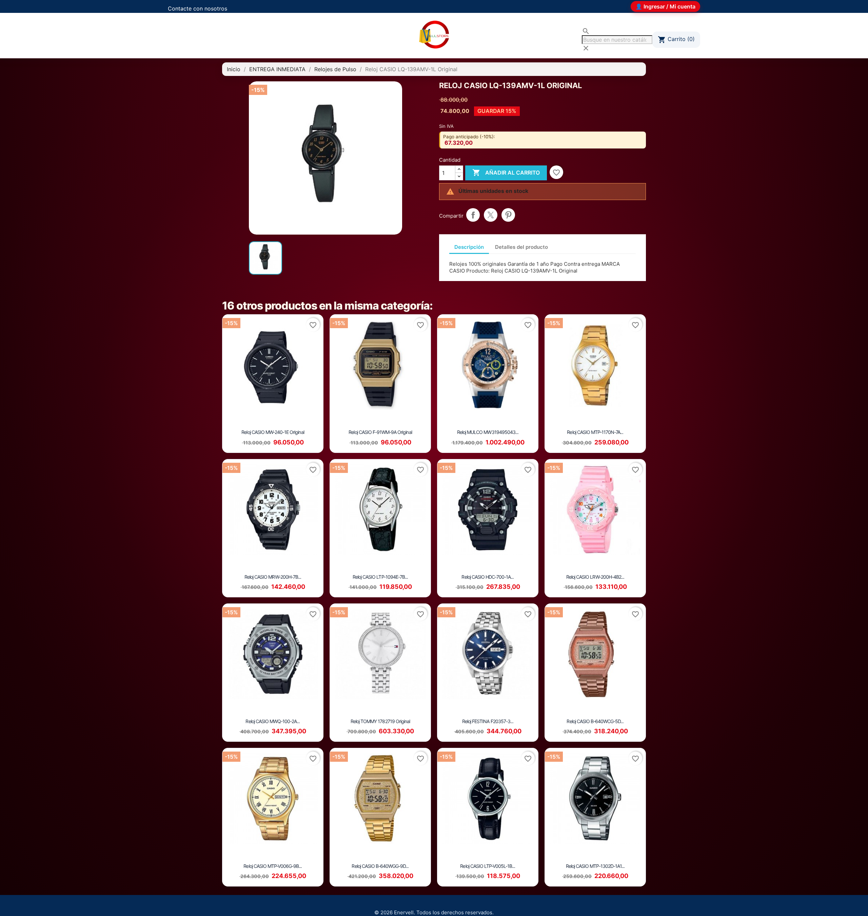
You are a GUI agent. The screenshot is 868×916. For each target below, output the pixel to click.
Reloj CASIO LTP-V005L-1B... (487, 866)
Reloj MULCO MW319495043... (487, 432)
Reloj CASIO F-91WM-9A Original (380, 432)
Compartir (473, 215)
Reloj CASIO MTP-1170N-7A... (595, 432)
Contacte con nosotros (197, 8)
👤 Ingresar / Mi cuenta (665, 6)
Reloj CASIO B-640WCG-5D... (595, 721)
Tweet (490, 215)
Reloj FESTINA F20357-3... (487, 721)
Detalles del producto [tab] (521, 247)
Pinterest (508, 215)
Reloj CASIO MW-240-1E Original (272, 432)
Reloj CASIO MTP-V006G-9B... (272, 866)
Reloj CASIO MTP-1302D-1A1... (595, 866)
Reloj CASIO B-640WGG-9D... (380, 866)
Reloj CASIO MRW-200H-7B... (272, 577)
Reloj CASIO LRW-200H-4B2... (595, 577)
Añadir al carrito (506, 172)
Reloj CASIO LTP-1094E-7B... (380, 577)
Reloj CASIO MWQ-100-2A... (272, 721)
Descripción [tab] (469, 247)
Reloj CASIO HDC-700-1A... (487, 577)
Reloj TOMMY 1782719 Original (380, 721)
